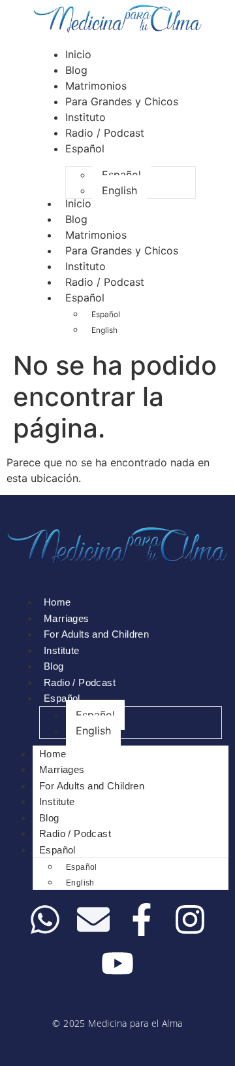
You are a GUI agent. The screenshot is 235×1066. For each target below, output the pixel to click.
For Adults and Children (96, 634)
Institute (62, 650)
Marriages (66, 618)
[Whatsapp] (45, 919)
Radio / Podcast (104, 281)
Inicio (78, 203)
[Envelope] (93, 919)
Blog (76, 219)
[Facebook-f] (141, 919)
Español (84, 297)
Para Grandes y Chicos (121, 250)
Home (57, 602)
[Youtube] (117, 963)
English (104, 330)
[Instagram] (190, 919)
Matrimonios (96, 234)
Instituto (85, 266)
